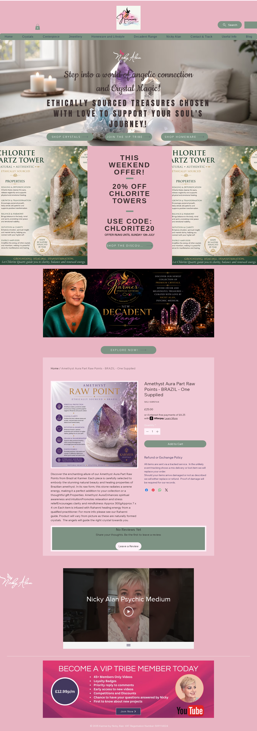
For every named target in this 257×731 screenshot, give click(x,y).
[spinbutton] (152, 431)
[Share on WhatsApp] (160, 490)
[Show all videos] (128, 645)
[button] (37, 27)
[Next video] (187, 605)
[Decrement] (147, 431)
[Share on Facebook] (146, 490)
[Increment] (157, 431)
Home (55, 368)
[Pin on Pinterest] (153, 490)
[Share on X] (166, 490)
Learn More (171, 418)
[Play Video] (128, 611)
